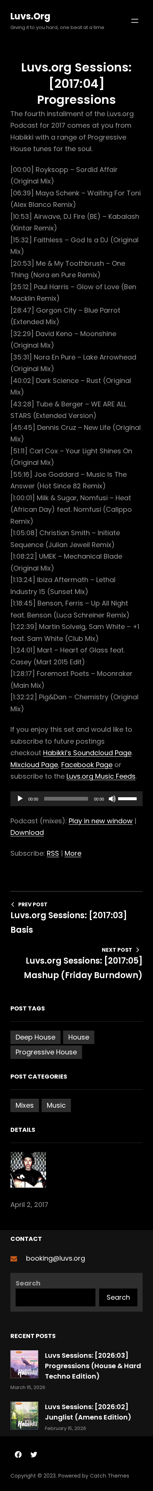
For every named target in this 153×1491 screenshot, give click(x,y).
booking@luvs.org (55, 1258)
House (78, 1037)
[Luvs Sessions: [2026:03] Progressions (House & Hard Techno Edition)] (24, 1365)
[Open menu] (135, 21)
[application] (76, 798)
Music (56, 1105)
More (73, 853)
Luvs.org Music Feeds (101, 776)
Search (28, 1283)
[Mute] (112, 798)
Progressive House (46, 1052)
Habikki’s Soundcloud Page (87, 752)
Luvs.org (30, 16)
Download (27, 832)
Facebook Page (87, 764)
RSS (53, 853)
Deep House (35, 1037)
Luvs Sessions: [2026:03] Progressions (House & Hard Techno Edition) (93, 1366)
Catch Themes (109, 1475)
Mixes (25, 1105)
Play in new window (101, 821)
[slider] (128, 798)
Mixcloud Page (34, 764)
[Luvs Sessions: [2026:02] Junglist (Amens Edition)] (24, 1417)
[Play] (20, 798)
